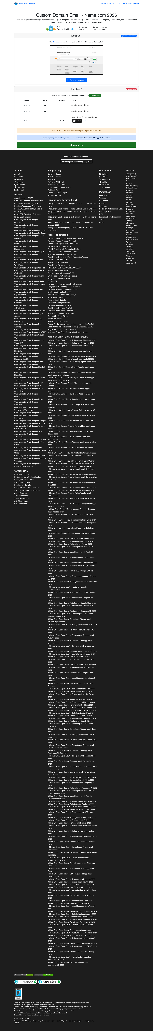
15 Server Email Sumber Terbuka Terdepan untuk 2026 (70, 384)
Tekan (101, 219)
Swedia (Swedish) (129, 247)
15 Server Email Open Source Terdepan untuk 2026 (71, 647)
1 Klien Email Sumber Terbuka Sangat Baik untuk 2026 (72, 411)
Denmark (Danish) (129, 182)
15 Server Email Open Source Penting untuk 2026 (72, 577)
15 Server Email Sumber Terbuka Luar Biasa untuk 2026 (72, 395)
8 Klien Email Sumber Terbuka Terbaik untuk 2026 (71, 490)
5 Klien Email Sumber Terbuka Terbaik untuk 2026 (72, 474)
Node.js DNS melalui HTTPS (59, 297)
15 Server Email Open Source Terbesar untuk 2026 (71, 558)
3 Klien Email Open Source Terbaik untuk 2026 (72, 603)
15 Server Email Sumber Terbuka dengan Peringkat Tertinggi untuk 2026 (72, 373)
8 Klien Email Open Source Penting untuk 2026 (70, 705)
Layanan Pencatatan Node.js (59, 305)
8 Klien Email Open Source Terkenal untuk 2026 (70, 544)
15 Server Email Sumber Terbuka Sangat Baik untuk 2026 (71, 405)
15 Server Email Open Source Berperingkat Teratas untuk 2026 (70, 615)
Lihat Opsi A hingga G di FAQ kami (97, 138)
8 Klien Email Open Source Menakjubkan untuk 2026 (70, 553)
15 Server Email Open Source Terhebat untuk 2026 (72, 801)
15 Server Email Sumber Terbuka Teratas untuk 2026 (72, 478)
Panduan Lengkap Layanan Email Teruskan (65, 284)
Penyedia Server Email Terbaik (60, 246)
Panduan (18, 194)
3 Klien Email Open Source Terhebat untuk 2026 (71, 916)
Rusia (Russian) (132, 239)
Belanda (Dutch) (132, 185)
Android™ (21, 179)
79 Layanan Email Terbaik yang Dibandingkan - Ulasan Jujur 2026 (72, 204)
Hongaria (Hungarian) (130, 210)
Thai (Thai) (130, 251)
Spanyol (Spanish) (129, 243)
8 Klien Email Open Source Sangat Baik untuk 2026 (71, 780)
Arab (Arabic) (131, 174)
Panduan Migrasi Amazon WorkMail (62, 241)
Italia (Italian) (131, 218)
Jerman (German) (129, 203)
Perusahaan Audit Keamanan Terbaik (63, 251)
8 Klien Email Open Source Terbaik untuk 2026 (71, 343)
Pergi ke (129, 36)
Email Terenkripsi (108, 3)
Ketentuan (103, 206)
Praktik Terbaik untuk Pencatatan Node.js (64, 249)
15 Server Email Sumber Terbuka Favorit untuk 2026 (71, 448)
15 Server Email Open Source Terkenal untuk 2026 (71, 541)
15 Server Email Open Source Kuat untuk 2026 (67, 588)
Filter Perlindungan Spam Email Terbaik (63, 243)
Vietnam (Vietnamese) (131, 261)
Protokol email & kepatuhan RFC (61, 273)
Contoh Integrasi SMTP (23, 198)
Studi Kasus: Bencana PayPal (60, 308)
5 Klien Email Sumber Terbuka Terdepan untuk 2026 (69, 389)
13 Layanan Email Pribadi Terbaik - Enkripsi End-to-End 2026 (72, 208)
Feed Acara (104, 195)
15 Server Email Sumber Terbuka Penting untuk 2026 (70, 456)
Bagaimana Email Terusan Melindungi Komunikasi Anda (70, 326)
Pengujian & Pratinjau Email (59, 278)
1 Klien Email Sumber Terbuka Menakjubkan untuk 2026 (70, 432)
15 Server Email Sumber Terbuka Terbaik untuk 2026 (72, 356)
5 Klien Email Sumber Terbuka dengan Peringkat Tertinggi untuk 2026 (71, 379)
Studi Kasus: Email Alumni (58, 259)
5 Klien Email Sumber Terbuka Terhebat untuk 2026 (72, 443)
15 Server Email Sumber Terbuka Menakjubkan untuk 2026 (71, 427)
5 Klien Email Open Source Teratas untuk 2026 (71, 843)
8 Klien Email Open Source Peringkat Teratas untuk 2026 (68, 963)
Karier (101, 222)
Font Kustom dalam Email (58, 270)
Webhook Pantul (54, 190)
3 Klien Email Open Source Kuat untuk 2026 (71, 593)
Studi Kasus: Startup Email (58, 321)
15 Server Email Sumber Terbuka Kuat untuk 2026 (71, 463)
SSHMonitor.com (21, 501)
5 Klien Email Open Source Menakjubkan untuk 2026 (70, 684)
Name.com (56, 42)
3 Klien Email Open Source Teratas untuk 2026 (72, 611)
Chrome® (21, 187)
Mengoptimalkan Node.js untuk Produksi (64, 286)
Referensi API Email (56, 182)
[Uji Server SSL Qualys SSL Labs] (23, 974)
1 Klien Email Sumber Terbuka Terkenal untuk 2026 (70, 422)
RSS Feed (105, 187)
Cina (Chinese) (131, 176)
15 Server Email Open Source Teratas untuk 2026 (70, 346)
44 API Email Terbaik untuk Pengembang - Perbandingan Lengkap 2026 (70, 223)
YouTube (105, 184)
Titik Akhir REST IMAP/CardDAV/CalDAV (64, 267)
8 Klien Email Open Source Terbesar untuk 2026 (72, 562)
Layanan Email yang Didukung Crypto (63, 289)
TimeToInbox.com (21, 495)
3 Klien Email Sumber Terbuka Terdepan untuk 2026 (72, 520)
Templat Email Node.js (57, 300)
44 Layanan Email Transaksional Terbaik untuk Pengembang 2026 (72, 218)
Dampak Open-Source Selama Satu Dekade (65, 238)
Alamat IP (51, 179)
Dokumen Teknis (54, 174)
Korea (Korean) (131, 225)
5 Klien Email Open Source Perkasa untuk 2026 (69, 823)
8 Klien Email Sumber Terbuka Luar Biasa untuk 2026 (71, 529)
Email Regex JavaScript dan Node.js (62, 276)
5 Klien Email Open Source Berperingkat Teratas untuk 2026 (69, 620)
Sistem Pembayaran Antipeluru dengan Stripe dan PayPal (71, 324)
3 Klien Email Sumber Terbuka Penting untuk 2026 (71, 461)
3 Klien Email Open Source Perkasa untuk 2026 (72, 710)
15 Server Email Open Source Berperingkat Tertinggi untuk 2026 (71, 636)
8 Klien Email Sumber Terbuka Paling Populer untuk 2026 (71, 499)
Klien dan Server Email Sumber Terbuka (68, 336)
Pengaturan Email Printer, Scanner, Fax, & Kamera (28, 210)
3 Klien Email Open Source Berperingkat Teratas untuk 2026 (72, 853)
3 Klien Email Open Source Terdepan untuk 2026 (72, 651)
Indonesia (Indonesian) (130, 215)
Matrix (104, 182)
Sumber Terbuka (54, 195)
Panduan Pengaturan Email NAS (27, 206)
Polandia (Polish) (132, 232)
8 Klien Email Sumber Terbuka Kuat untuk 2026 (70, 466)
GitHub (104, 176)
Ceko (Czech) (131, 178)
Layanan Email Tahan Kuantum (60, 310)
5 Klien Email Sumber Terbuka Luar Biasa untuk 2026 (71, 400)
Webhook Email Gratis (57, 184)
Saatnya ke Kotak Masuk (24, 479)
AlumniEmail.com (21, 493)
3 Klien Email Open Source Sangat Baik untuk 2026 (71, 896)
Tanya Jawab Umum (130, 3)
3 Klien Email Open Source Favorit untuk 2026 (71, 922)
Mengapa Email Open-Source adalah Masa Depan (68, 332)
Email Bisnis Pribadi (22, 474)
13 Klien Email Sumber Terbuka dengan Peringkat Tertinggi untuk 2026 (71, 510)
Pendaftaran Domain (22, 485)
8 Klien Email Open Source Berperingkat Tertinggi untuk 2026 (70, 641)
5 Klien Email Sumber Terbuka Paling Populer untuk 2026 (71, 368)
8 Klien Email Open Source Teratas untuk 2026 (71, 721)
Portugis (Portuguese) (131, 236)
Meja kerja (21, 184)
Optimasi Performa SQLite (58, 316)
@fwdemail (106, 179)
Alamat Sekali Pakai (22, 482)
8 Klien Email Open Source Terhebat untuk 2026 (71, 804)
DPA (101, 214)
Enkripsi (78, 121)
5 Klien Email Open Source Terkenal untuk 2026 (69, 903)
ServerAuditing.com (22, 498)
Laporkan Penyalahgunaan (110, 217)
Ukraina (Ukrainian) (130, 257)
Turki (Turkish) (131, 253)
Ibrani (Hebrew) (131, 206)
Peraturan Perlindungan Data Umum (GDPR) (111, 210)
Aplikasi (18, 170)
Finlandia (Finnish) (129, 193)
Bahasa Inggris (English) (131, 189)
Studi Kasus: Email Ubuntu (58, 262)
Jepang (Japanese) (130, 222)
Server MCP (52, 281)
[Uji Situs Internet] (25, 981)
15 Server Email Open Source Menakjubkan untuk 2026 (71, 548)
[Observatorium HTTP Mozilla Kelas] (43, 974)
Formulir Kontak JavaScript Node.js (62, 294)
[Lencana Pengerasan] (18, 993)
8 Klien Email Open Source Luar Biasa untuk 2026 (71, 538)
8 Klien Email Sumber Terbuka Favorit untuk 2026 (72, 452)
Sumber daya (21, 470)
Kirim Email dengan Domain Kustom (28, 200)
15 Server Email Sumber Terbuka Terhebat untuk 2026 (69, 438)
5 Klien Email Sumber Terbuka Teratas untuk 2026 (71, 483)
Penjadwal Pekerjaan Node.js (59, 302)
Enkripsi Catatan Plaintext (26, 487)
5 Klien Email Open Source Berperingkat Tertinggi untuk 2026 (70, 875)
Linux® (20, 182)
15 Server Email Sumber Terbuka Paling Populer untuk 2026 (72, 363)
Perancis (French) (129, 198)
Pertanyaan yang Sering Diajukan (77, 161)
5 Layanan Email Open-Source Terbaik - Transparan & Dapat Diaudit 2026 (72, 212)
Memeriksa (96, 95)
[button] (84, 120)
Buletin (104, 174)
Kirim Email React (55, 318)
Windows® (18, 176)
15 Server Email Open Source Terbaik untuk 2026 (72, 340)
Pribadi (119, 3)
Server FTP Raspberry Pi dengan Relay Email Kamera (27, 215)
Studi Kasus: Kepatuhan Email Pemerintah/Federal (68, 257)
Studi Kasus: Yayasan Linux (59, 265)
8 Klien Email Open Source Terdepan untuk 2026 (71, 762)
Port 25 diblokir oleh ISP (24, 466)
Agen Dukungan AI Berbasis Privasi (62, 254)
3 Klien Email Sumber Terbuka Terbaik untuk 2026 (71, 359)
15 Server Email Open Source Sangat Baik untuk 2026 (72, 777)
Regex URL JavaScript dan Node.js (62, 329)
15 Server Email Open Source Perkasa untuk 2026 (70, 820)
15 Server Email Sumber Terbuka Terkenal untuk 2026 (71, 416)
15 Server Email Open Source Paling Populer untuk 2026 (72, 625)
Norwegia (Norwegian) (130, 229)
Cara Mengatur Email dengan (26, 220)
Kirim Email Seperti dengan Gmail (27, 203)
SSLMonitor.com (20, 503)
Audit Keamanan (54, 176)
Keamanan (103, 200)
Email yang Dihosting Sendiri (59, 187)
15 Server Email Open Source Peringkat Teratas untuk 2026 (69, 958)
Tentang (102, 198)
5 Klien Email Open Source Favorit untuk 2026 (70, 572)
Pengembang (54, 170)
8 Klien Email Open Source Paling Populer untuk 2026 (71, 631)
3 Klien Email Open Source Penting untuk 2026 (72, 582)
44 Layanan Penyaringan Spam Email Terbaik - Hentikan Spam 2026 (70, 228)
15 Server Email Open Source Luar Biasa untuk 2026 (71, 654)
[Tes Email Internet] (49, 981)
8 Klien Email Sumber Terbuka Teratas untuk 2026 (70, 352)
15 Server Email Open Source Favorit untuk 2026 (71, 566)
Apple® (17, 174)
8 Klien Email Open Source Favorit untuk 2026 (71, 809)
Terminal (20, 190)
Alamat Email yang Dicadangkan (27, 490)
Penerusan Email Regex (57, 192)
